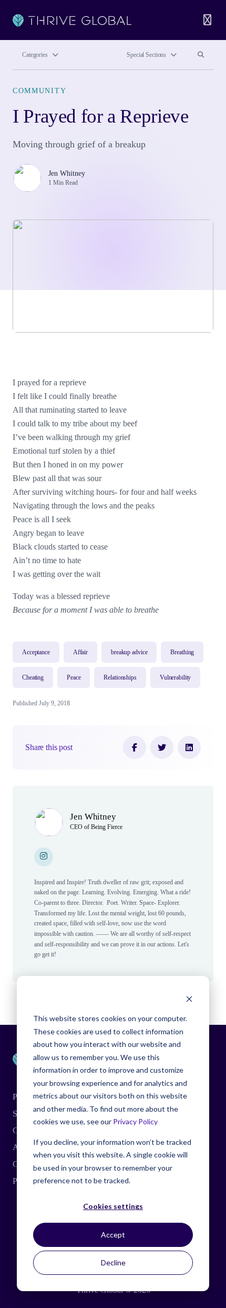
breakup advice (129, 652)
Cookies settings (113, 1206)
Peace (73, 677)
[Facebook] (134, 747)
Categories (35, 54)
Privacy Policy (135, 1121)
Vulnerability (175, 677)
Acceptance (36, 652)
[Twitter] (161, 747)
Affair (80, 652)
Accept (113, 1234)
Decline (113, 1262)
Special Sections (146, 54)
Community (39, 90)
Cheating (33, 677)
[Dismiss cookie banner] (189, 998)
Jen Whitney (66, 173)
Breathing (182, 652)
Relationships (120, 677)
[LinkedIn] (189, 747)
